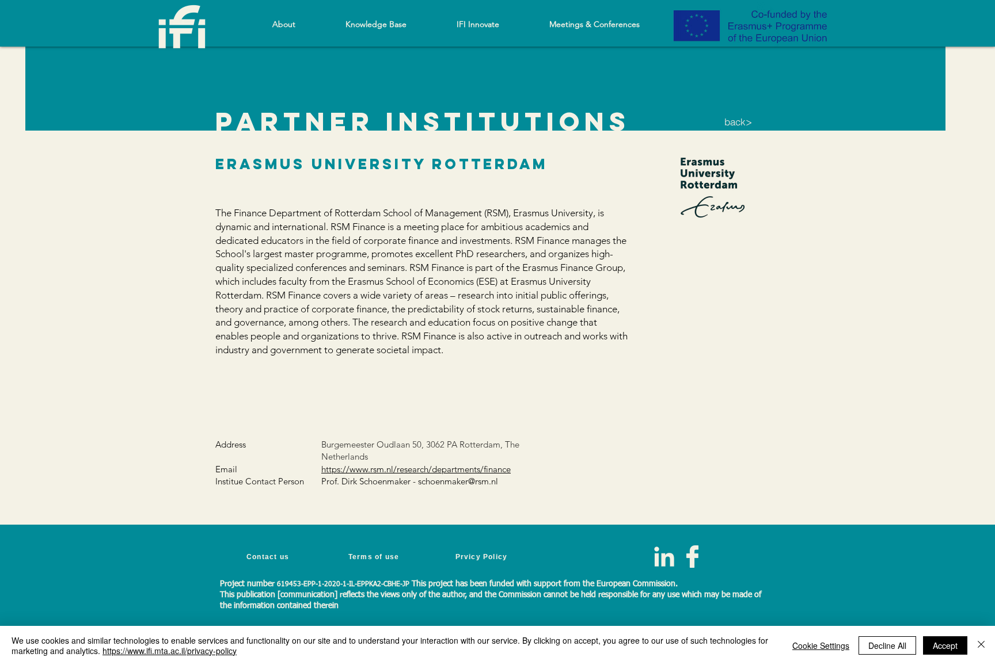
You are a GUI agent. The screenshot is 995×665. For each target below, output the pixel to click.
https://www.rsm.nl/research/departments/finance (416, 469)
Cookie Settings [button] (820, 645)
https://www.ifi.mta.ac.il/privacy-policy (169, 650)
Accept (945, 645)
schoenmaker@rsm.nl (458, 481)
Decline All (887, 645)
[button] (375, 24)
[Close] (981, 645)
